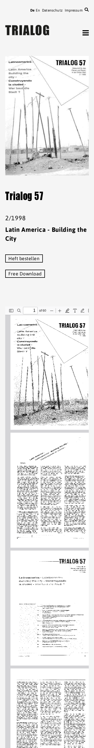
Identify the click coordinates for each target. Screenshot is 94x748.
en (38, 10)
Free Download (25, 273)
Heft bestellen (24, 258)
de (32, 10)
